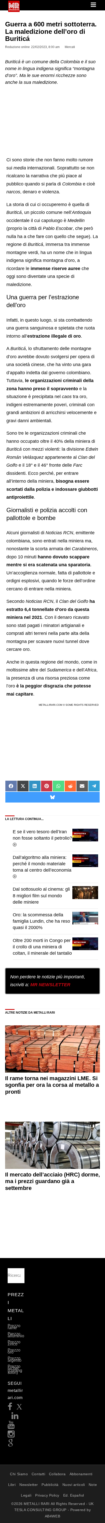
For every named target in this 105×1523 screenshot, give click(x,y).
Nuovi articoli (73, 1485)
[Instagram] (11, 1435)
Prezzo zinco (14, 1343)
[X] (19, 1408)
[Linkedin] (15, 1417)
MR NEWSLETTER (50, 984)
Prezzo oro (14, 1351)
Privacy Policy (47, 1495)
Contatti (38, 1474)
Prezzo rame (14, 1327)
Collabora (57, 1474)
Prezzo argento (14, 1359)
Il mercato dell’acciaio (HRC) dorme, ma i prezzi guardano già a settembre (52, 1181)
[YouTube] (11, 1426)
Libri (12, 1485)
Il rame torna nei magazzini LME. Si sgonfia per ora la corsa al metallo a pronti (52, 1085)
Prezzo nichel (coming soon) (15, 1369)
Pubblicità (50, 1485)
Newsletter (28, 1485)
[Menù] (94, 5)
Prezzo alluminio (16, 1335)
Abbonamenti (81, 1474)
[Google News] (11, 1444)
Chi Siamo (19, 1474)
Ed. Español (73, 1495)
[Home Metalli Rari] (14, 10)
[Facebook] (10, 1408)
